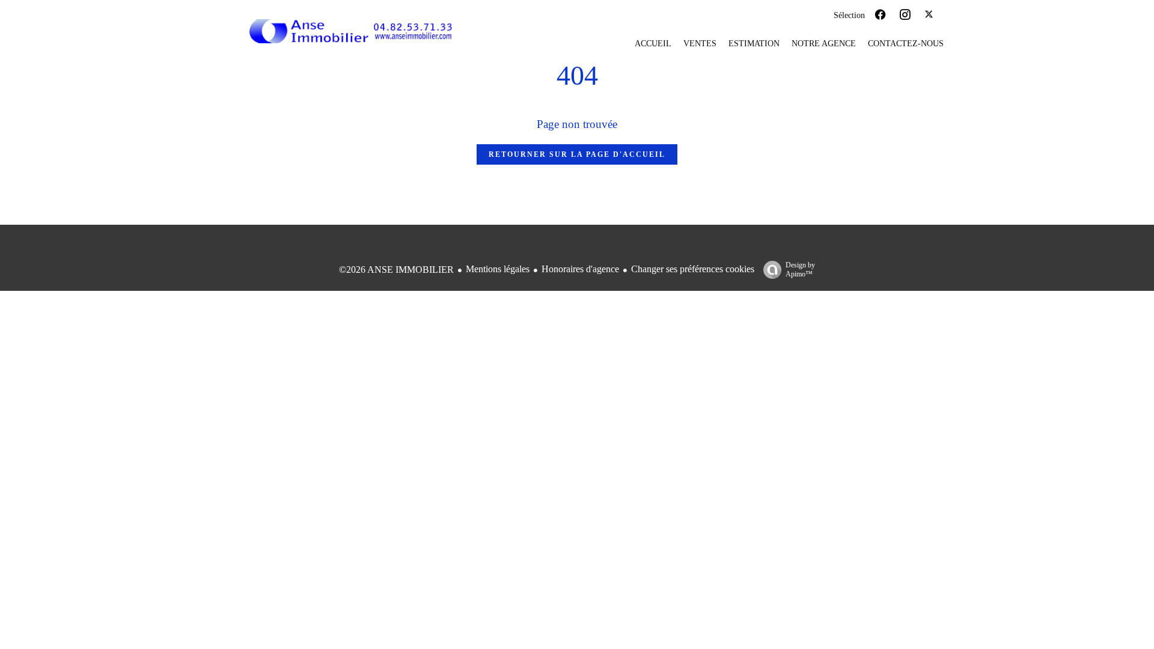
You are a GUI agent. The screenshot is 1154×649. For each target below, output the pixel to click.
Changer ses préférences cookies (692, 269)
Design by (800, 269)
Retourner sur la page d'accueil (577, 154)
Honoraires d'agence (580, 269)
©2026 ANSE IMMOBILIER (396, 269)
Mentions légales (498, 269)
